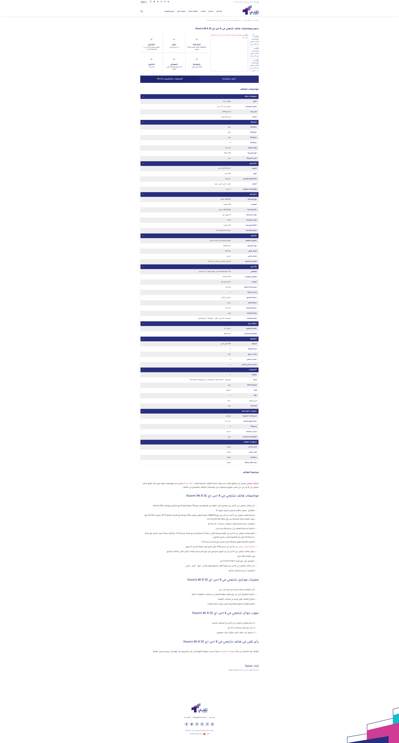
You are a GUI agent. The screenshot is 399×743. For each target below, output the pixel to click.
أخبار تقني (219, 11)
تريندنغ (211, 11)
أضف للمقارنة (229, 79)
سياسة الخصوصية (199, 717)
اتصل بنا (187, 717)
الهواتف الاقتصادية (227, 652)
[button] (141, 11)
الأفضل (203, 11)
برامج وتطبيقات (169, 11)
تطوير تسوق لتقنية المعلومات (199, 734)
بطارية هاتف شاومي (246, 547)
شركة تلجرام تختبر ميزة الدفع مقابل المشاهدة (244, 2)
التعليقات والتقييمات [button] (170, 79)
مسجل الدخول (244, 670)
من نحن (212, 717)
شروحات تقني (181, 11)
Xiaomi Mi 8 (188, 484)
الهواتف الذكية (193, 11)
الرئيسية (256, 20)
